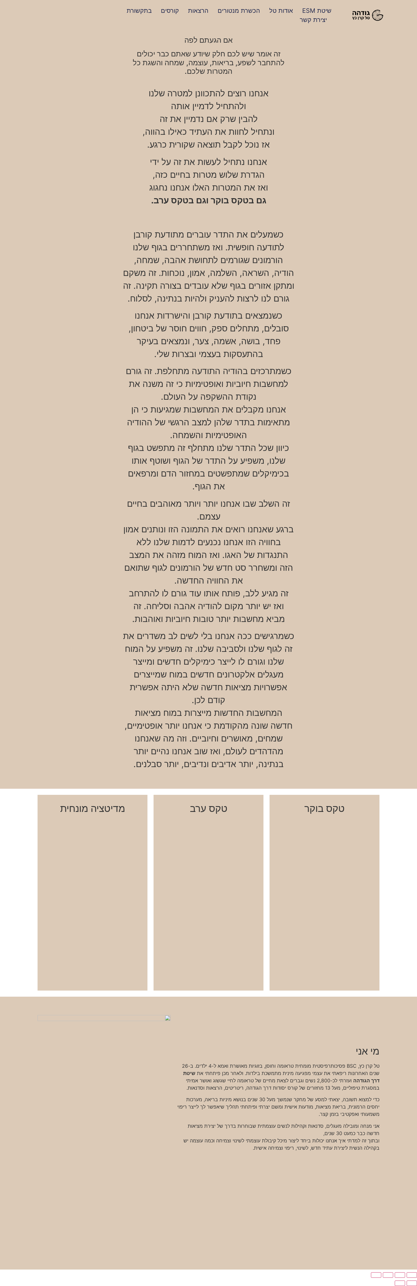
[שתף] (388, 1275)
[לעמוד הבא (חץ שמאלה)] (400, 1283)
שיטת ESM (317, 10)
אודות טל (281, 10)
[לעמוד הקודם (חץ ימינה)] (412, 1283)
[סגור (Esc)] (376, 1275)
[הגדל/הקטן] (412, 1275)
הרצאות (198, 10)
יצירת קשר (313, 19)
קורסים (170, 10)
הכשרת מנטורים (239, 10)
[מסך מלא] (400, 1275)
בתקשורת (139, 10)
